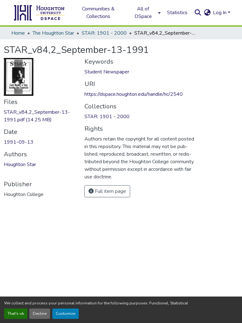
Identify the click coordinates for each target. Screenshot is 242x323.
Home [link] (18, 33)
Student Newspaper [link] (106, 71)
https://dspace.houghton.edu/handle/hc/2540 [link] (133, 94)
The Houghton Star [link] (53, 33)
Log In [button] (220, 12)
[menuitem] (145, 12)
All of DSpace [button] (143, 12)
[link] (40, 116)
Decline (40, 313)
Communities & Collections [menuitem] (98, 12)
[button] (39, 12)
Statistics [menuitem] (177, 12)
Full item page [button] (110, 191)
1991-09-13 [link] (18, 142)
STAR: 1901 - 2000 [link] (104, 33)
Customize (65, 313)
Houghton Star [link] (20, 164)
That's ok (16, 313)
